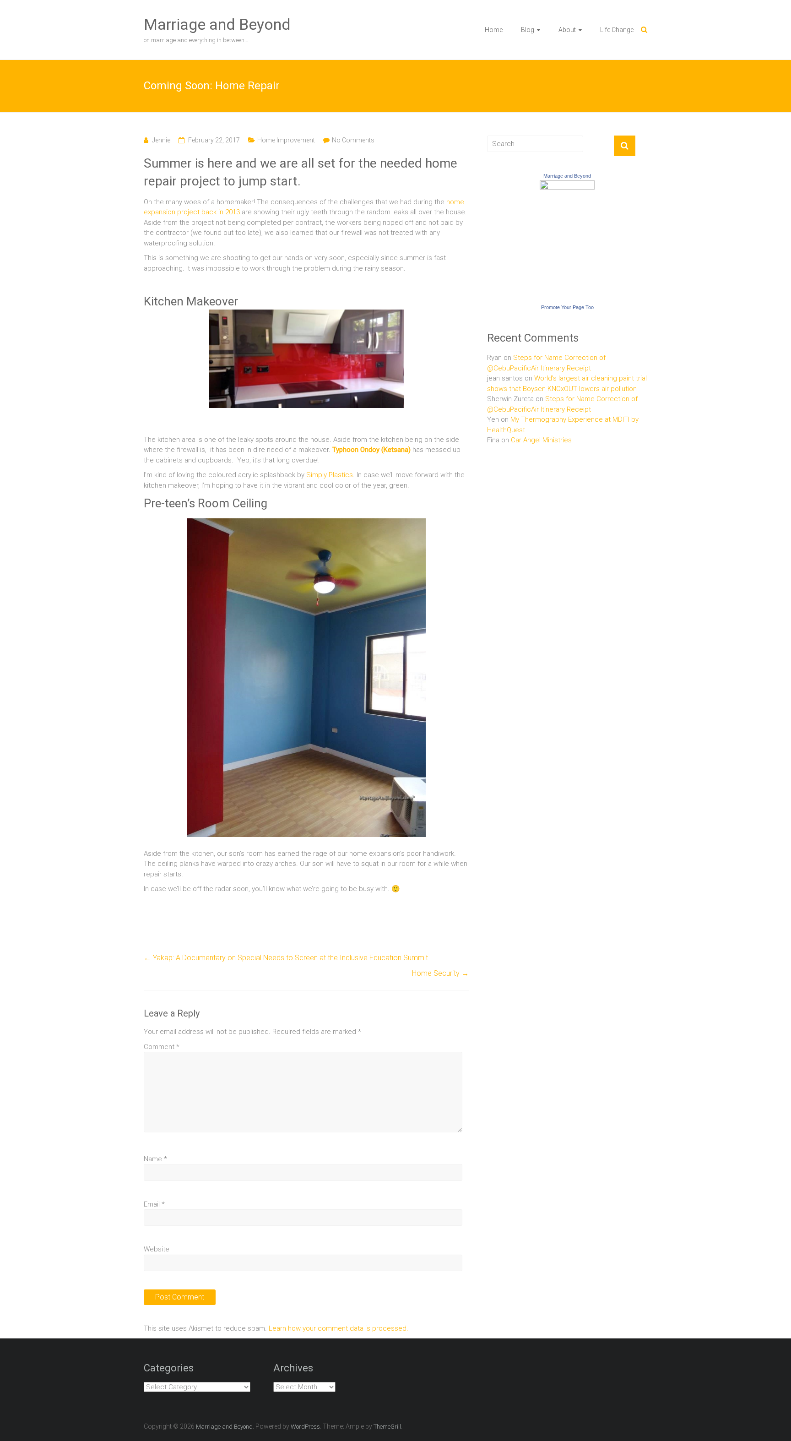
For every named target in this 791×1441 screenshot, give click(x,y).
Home (494, 29)
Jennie (161, 140)
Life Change (617, 29)
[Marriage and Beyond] (567, 185)
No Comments (353, 140)
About (567, 29)
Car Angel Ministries (541, 440)
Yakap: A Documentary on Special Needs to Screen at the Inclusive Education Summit (286, 957)
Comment (161, 1047)
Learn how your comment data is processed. (338, 1328)
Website (156, 1249)
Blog (527, 29)
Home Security (440, 973)
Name (155, 1159)
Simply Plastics (329, 475)
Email (154, 1204)
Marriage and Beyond (217, 24)
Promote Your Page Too (567, 307)
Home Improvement (286, 140)
